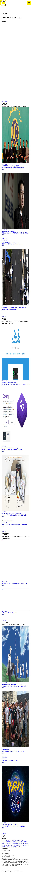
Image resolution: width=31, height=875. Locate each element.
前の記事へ (5, 101)
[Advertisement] (15, 37)
